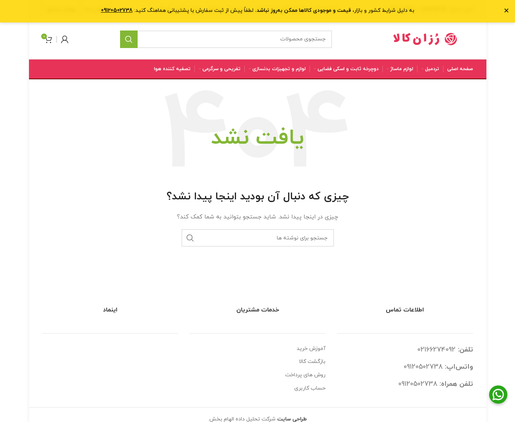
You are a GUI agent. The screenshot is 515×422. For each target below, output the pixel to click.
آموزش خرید (311, 348)
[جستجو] (129, 39)
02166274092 (436, 350)
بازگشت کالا (312, 361)
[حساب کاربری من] (64, 39)
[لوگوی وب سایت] (425, 38)
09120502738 (423, 367)
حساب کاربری (310, 388)
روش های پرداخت (305, 375)
